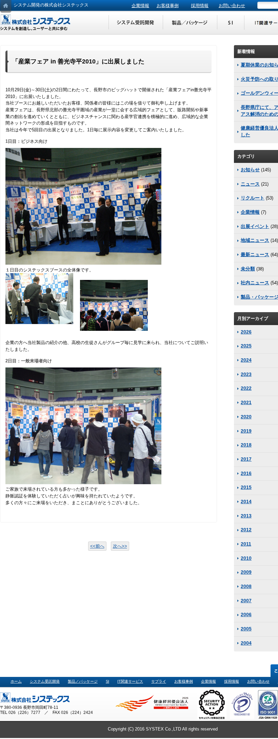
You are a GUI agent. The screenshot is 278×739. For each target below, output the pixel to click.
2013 (246, 515)
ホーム (16, 681)
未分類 (248, 268)
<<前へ (97, 546)
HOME (6, 7)
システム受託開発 (135, 23)
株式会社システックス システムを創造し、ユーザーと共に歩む (35, 22)
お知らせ (250, 169)
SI (230, 23)
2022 (246, 388)
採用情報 (200, 5)
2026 (246, 332)
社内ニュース (255, 282)
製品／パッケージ (190, 23)
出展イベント (255, 226)
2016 (246, 473)
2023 (246, 374)
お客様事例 (168, 5)
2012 (246, 529)
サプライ (158, 681)
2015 (246, 487)
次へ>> (120, 546)
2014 (246, 501)
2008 (246, 586)
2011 (246, 544)
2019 (246, 431)
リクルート (252, 198)
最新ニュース (255, 254)
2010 (246, 558)
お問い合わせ (232, 5)
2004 (246, 643)
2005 (246, 628)
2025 (246, 345)
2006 (246, 614)
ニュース (250, 184)
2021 (246, 402)
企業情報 (140, 5)
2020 (246, 416)
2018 (246, 445)
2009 (246, 572)
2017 (246, 459)
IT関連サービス (130, 681)
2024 (246, 360)
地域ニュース (255, 240)
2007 (246, 600)
